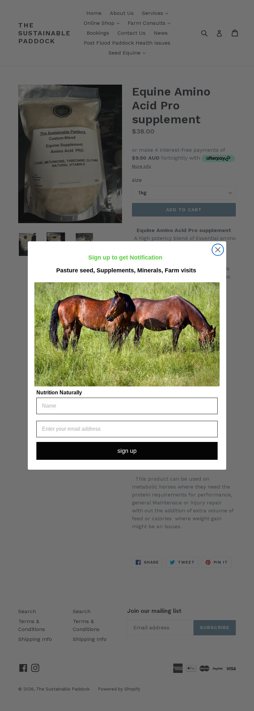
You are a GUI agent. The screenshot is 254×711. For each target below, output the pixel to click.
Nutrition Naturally (59, 392)
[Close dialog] (218, 250)
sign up (127, 451)
